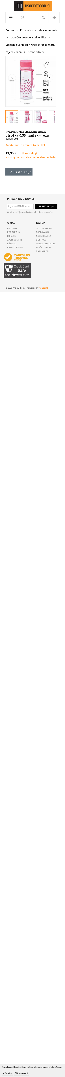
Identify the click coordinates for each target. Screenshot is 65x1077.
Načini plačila (43, 236)
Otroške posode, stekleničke (28, 37)
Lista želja (23, 172)
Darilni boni (42, 251)
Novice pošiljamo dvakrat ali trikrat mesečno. (30, 212)
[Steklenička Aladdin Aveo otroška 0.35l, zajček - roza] (13, 118)
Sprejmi (8, 1073)
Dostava (41, 239)
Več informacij (21, 1073)
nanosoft (43, 287)
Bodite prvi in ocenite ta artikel (25, 145)
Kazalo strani (15, 247)
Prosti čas (26, 30)
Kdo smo (12, 228)
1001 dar (33, 6)
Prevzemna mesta (45, 243)
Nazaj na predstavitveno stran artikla (30, 157)
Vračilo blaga (43, 247)
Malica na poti (47, 30)
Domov (9, 30)
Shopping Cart (54, 17)
